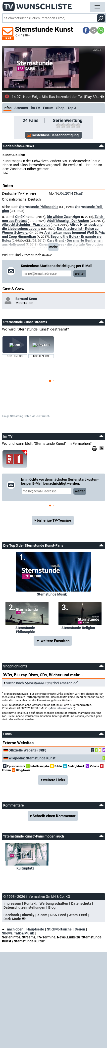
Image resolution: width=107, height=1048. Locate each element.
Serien (80, 929)
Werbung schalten (54, 903)
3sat (78, 193)
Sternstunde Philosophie (38, 207)
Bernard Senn (26, 299)
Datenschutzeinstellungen (24, 907)
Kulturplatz (25, 868)
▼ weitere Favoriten (52, 641)
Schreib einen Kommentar (54, 816)
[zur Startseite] (37, 5)
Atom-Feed (78, 915)
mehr (53, 247)
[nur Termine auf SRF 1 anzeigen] (14, 459)
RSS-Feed (58, 915)
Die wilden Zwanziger (63, 217)
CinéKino (22, 217)
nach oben (15, 929)
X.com (42, 915)
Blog (51, 907)
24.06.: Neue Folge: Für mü (32, 97)
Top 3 (71, 108)
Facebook (11, 915)
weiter (80, 273)
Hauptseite (35, 929)
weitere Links (54, 780)
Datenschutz (81, 903)
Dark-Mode (12, 919)
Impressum (12, 903)
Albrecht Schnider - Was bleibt (26, 225)
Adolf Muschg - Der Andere (68, 221)
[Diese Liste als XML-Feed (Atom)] (102, 448)
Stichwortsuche (59, 929)
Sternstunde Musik (52, 594)
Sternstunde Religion (78, 628)
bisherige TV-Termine (54, 520)
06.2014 (66, 193)
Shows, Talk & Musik (18, 933)
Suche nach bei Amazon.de (41, 683)
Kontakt (30, 903)
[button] (86, 30)
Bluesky (28, 915)
